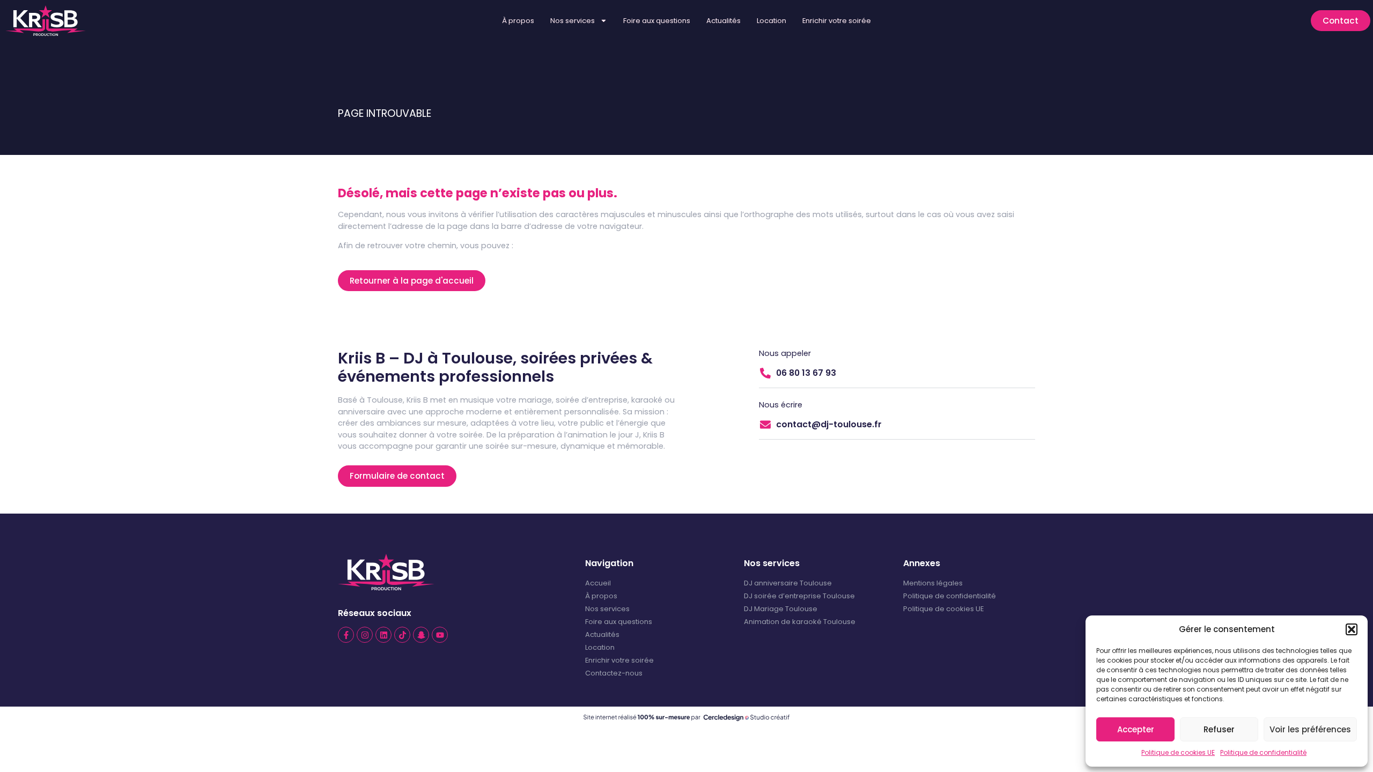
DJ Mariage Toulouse (780, 609)
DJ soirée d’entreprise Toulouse (799, 596)
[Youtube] (440, 635)
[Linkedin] (383, 635)
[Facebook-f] (346, 635)
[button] (1351, 629)
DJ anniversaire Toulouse (788, 583)
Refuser (1219, 729)
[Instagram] (365, 635)
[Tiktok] (402, 635)
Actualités (723, 21)
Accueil (598, 583)
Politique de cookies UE (1178, 752)
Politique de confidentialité (1263, 752)
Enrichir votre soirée (836, 21)
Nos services (572, 21)
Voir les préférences (1310, 729)
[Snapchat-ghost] (421, 635)
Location (771, 21)
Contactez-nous (614, 673)
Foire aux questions (656, 21)
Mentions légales (933, 583)
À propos (518, 21)
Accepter (1135, 729)
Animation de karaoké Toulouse (799, 622)
